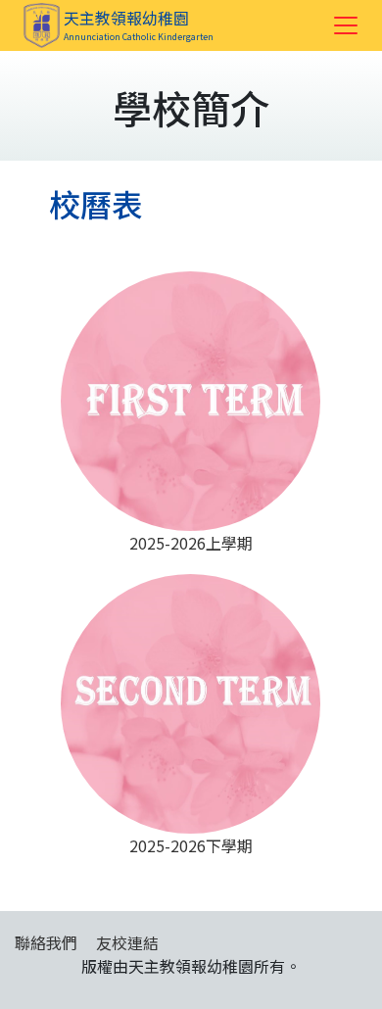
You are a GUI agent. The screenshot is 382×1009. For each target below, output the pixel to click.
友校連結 (127, 942)
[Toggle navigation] (345, 25)
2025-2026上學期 (191, 542)
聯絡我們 (46, 942)
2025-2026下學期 (191, 845)
